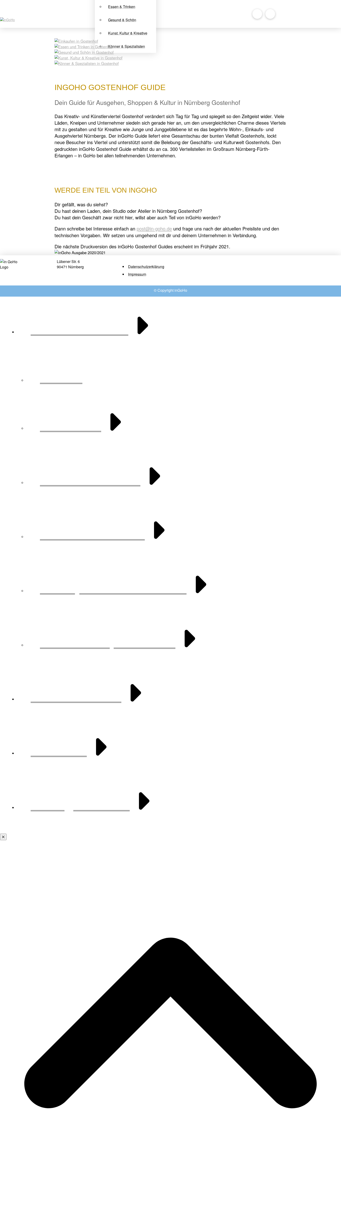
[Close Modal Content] (3, 837)
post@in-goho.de (154, 228)
